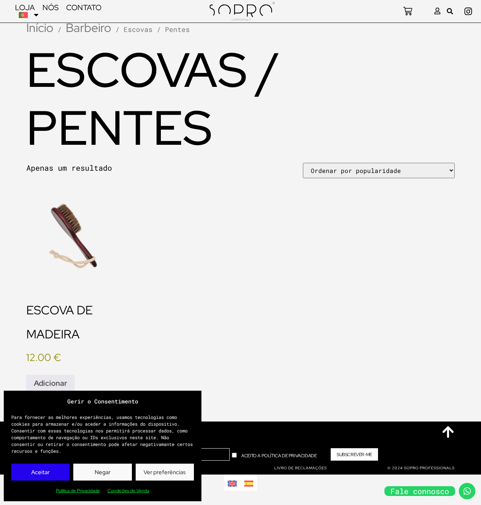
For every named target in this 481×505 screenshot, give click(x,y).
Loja (25, 7)
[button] (449, 11)
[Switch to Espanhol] (248, 483)
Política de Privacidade (78, 491)
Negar (102, 472)
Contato (83, 7)
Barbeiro (88, 28)
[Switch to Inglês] (232, 483)
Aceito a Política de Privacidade (278, 455)
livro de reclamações (300, 468)
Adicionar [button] (50, 383)
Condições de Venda (128, 491)
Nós (50, 7)
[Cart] (407, 11)
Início (39, 28)
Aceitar (40, 472)
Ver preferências (165, 472)
